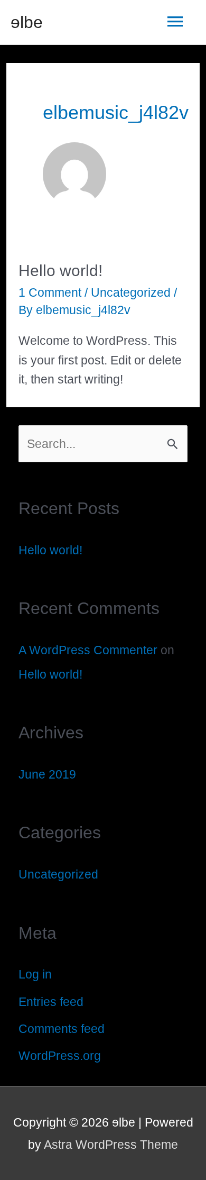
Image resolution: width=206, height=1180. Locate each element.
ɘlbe (27, 22)
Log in (35, 974)
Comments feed (61, 1029)
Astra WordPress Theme (111, 1144)
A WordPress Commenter (87, 650)
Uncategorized (131, 292)
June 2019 (47, 774)
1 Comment (49, 292)
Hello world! (60, 270)
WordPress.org (59, 1056)
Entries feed (50, 1002)
